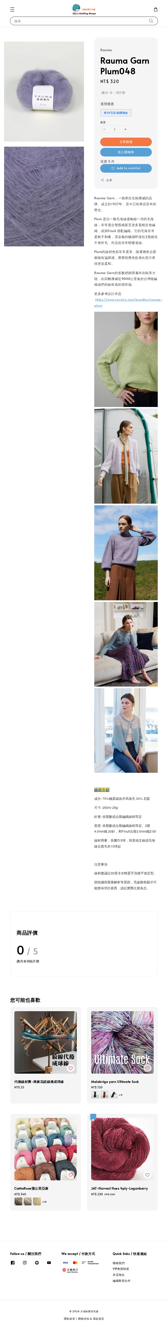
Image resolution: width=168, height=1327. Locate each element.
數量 (103, 122)
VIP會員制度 (121, 1269)
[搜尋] (151, 21)
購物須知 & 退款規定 (91, 1318)
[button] (12, 9)
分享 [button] (109, 180)
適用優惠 (107, 103)
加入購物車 (126, 152)
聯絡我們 (119, 1263)
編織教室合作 (122, 1281)
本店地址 (119, 1275)
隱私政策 (69, 1318)
